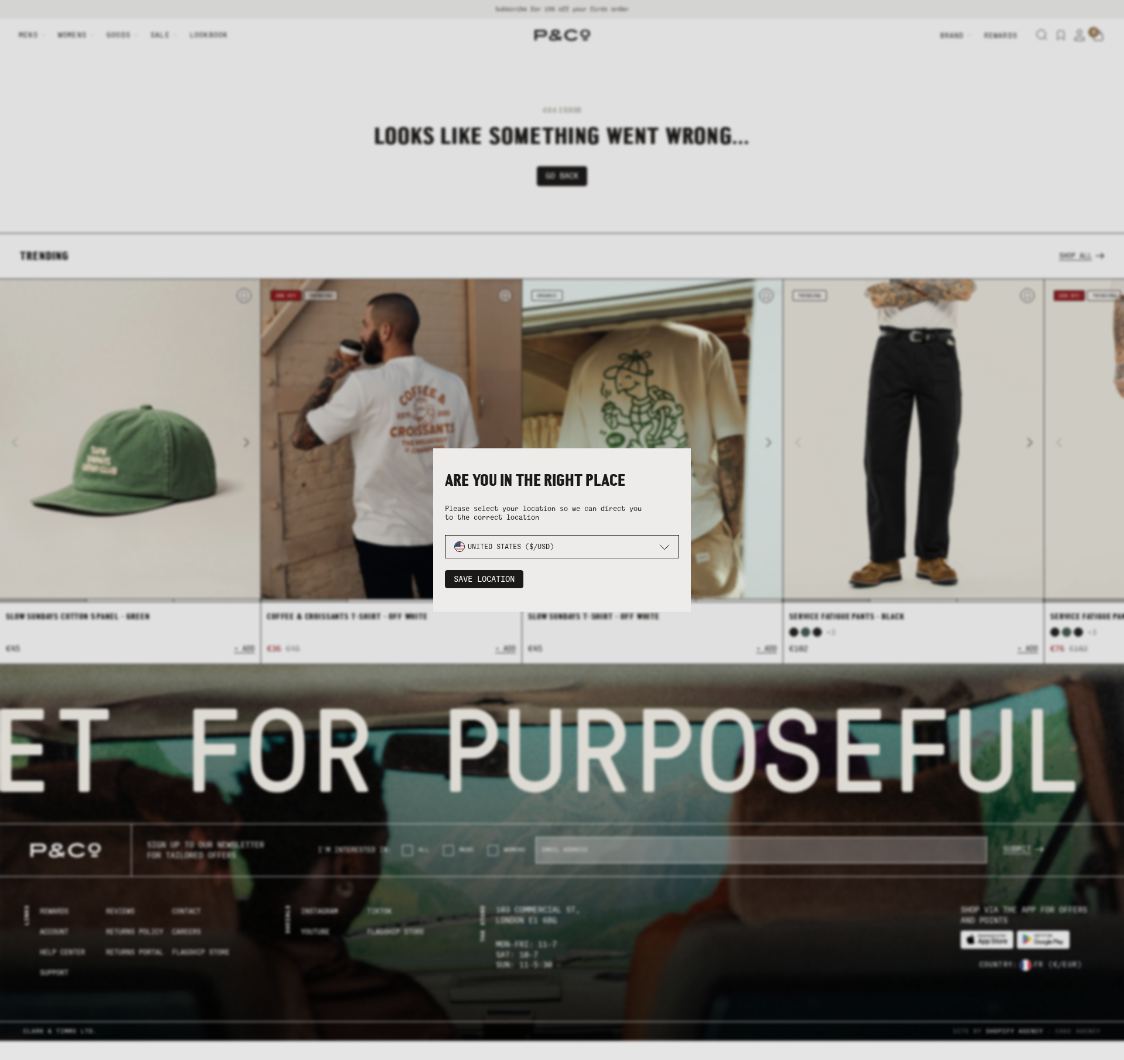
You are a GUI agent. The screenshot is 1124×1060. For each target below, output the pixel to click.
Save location (484, 579)
